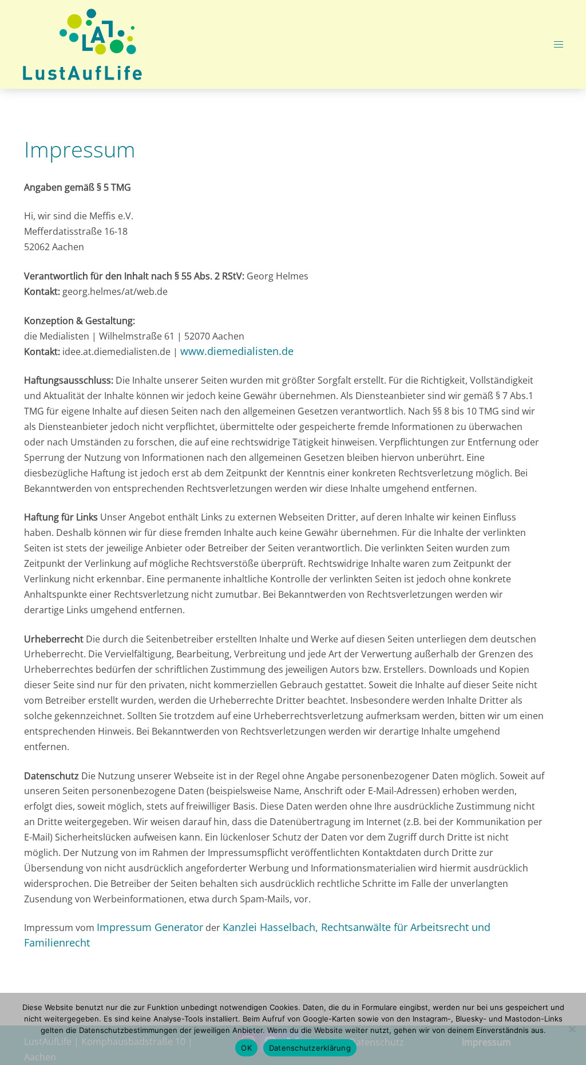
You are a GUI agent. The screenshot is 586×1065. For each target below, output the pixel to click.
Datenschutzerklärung (310, 1047)
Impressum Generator (150, 927)
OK (246, 1047)
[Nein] (571, 1029)
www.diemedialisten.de (237, 351)
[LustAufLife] (82, 43)
